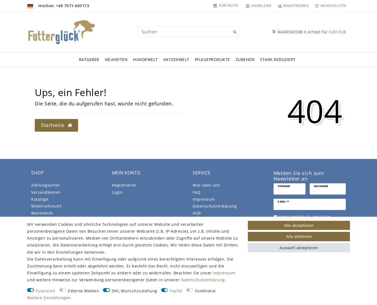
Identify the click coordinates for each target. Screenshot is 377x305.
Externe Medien (83, 290)
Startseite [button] (53, 125)
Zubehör (245, 59)
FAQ (197, 192)
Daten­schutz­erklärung (215, 206)
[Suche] (234, 32)
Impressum (204, 199)
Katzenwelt (176, 59)
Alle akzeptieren (299, 225)
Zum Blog (228, 5)
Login (117, 192)
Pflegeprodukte (212, 59)
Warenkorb (42, 213)
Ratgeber (89, 59)
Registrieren (124, 185)
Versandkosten (45, 192)
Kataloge (39, 199)
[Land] (30, 5)
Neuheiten (116, 59)
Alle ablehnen (299, 236)
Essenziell (45, 290)
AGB (197, 213)
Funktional (205, 290)
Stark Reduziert (278, 59)
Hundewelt (145, 59)
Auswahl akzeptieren (299, 247)
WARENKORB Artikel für (311, 32)
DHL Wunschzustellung (134, 290)
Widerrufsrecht (46, 206)
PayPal (176, 290)
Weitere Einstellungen (49, 297)
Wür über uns (206, 185)
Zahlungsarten (45, 185)
